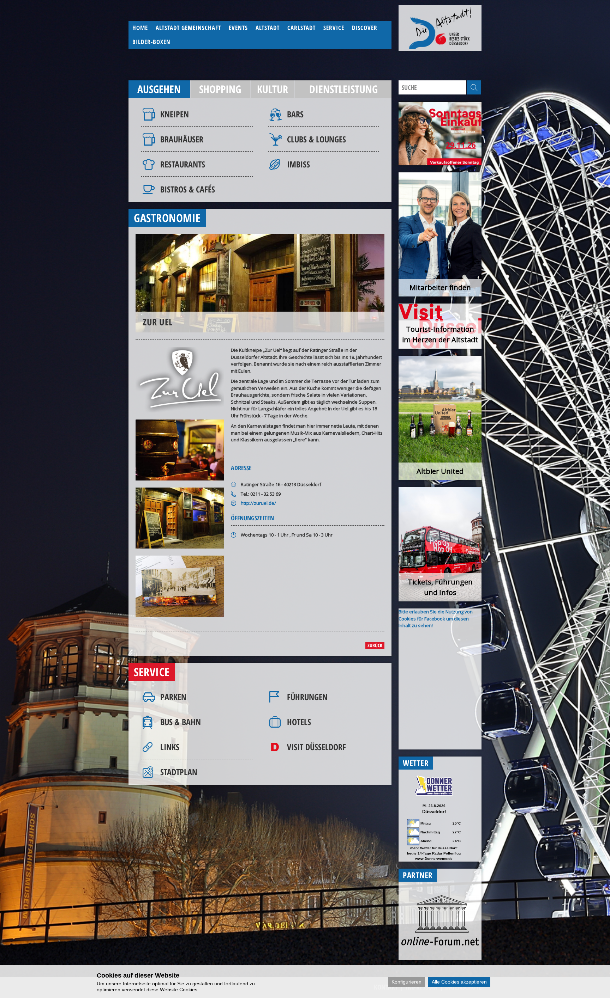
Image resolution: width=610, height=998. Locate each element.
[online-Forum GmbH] (440, 944)
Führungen (307, 697)
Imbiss (298, 164)
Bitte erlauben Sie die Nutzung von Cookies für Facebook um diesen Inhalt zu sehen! (436, 618)
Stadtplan (178, 772)
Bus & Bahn (180, 722)
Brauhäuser (181, 139)
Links (169, 747)
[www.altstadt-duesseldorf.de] (440, 28)
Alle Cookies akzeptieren (459, 982)
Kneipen (174, 114)
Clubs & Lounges (316, 139)
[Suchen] (474, 87)
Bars (295, 114)
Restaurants (182, 164)
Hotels (299, 722)
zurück (374, 645)
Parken (173, 697)
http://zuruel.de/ (258, 503)
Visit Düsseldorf (316, 747)
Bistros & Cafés (187, 189)
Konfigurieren (406, 982)
